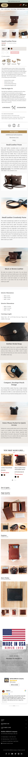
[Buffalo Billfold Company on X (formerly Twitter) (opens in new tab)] (15, 754)
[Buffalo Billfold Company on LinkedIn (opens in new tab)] (21, 754)
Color (3, 48)
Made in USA (20, 118)
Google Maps (10, 741)
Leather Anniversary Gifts (12, 118)
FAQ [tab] (14, 140)
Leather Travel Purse (6, 467)
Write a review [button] (14, 684)
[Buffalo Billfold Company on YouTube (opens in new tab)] (12, 754)
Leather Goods (7, 9)
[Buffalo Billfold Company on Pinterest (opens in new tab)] (18, 754)
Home (2, 9)
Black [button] (9, 48)
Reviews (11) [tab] (14, 137)
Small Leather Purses (21, 9)
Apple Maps (15, 741)
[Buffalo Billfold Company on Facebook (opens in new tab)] (6, 754)
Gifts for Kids (22, 117)
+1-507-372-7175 (13, 739)
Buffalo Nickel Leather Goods (7, 117)
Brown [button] (11, 48)
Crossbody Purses (16, 117)
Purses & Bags (13, 9)
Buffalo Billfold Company (12, 750)
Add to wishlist (6, 56)
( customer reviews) (11, 43)
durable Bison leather (6, 168)
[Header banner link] (14, 1)
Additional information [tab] (14, 135)
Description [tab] (14, 132)
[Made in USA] (14, 638)
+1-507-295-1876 (12, 736)
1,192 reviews (12, 682)
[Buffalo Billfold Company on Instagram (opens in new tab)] (9, 754)
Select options (6, 472)
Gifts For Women (5, 118)
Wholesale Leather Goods (7, 743)
